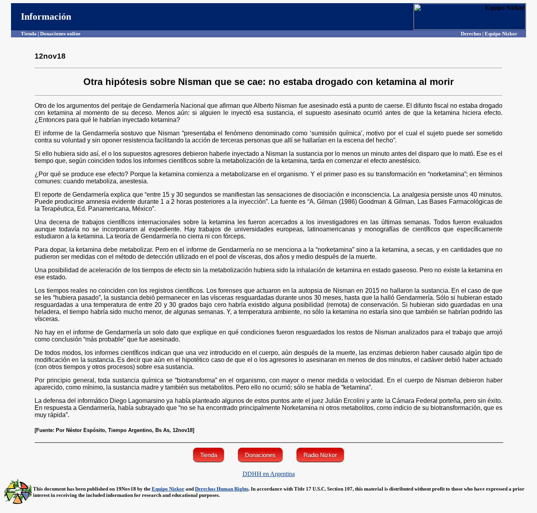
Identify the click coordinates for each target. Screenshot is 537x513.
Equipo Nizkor (168, 489)
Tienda (208, 455)
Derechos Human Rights (221, 489)
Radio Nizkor (320, 455)
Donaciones (260, 455)
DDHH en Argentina (269, 474)
